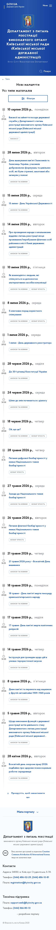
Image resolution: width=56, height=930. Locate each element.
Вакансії (14, 139)
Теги (7, 79)
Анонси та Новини (19, 182)
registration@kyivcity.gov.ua (25, 883)
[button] (28, 98)
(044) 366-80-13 (21, 908)
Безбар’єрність (38, 289)
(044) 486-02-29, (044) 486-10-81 (31, 877)
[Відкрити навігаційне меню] (50, 5)
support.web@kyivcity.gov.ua (26, 903)
